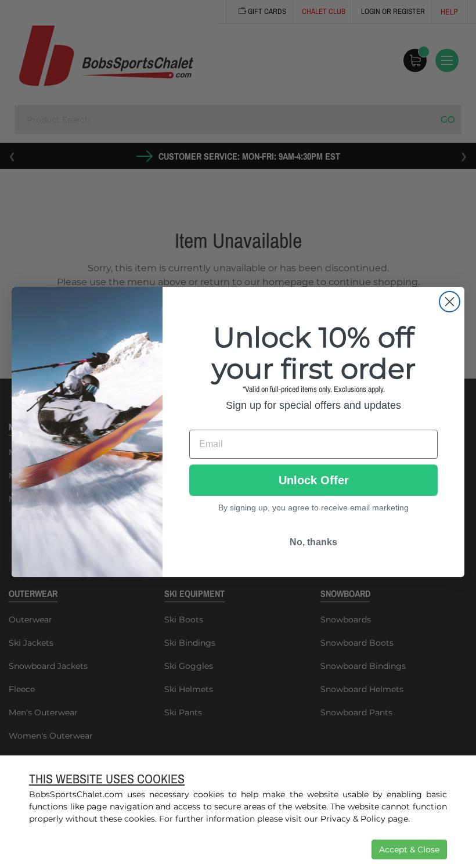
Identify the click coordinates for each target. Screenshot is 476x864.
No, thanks (313, 542)
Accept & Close (409, 849)
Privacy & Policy (352, 818)
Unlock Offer (314, 480)
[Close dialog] (449, 301)
